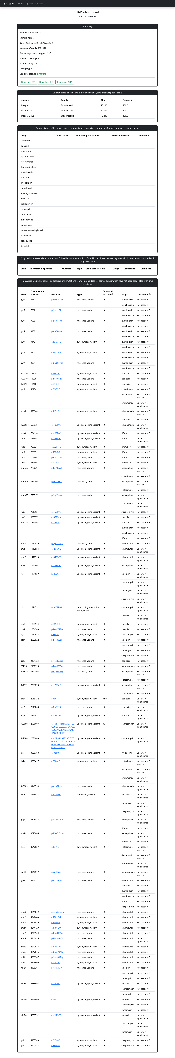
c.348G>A (55, 922)
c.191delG (56, 794)
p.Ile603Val (56, 639)
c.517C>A (55, 462)
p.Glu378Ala (57, 952)
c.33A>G (55, 634)
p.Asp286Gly (57, 671)
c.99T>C (55, 384)
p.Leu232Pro (57, 629)
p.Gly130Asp (57, 495)
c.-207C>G (56, 548)
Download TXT (46, 82)
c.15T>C (55, 847)
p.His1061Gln (57, 938)
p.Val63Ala (56, 872)
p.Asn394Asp (57, 912)
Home (21, 3)
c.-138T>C (56, 433)
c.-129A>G (56, 685)
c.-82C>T (55, 999)
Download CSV (28, 82)
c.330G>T (55, 1045)
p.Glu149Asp (57, 957)
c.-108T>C (56, 424)
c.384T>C (55, 373)
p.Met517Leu (57, 833)
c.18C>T (55, 698)
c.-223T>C (56, 438)
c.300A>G (55, 761)
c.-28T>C (55, 522)
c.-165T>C (56, 511)
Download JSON (65, 82)
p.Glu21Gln (56, 310)
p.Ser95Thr (56, 320)
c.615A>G (55, 1040)
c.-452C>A (56, 517)
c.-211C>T (56, 1015)
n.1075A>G (56, 607)
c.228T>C (55, 962)
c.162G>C (55, 452)
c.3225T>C (56, 446)
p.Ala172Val (57, 457)
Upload (29, 3)
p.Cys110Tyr (57, 543)
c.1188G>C (56, 927)
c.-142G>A (56, 715)
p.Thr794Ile (56, 481)
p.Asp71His (56, 786)
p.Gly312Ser (57, 707)
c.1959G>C (56, 352)
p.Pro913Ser (57, 933)
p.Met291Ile (57, 299)
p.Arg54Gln (56, 967)
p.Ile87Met (56, 378)
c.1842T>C (56, 341)
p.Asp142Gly (57, 819)
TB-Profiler (8, 3)
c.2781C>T (56, 917)
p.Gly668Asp (57, 362)
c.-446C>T (56, 557)
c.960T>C (55, 389)
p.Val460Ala (56, 880)
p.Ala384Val (57, 331)
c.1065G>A (56, 946)
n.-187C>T (56, 573)
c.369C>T (55, 624)
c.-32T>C (55, 752)
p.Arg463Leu (57, 660)
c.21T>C (55, 411)
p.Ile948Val (56, 468)
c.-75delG (55, 983)
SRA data (39, 3)
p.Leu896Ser (57, 666)
